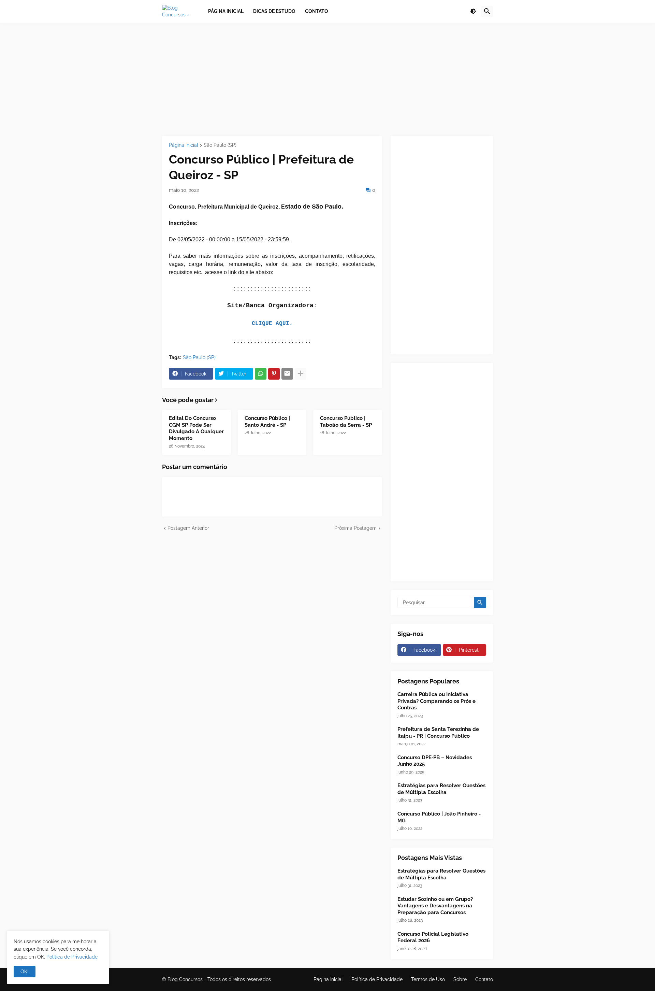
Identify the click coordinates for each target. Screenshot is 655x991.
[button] (473, 11)
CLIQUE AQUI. (272, 324)
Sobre (460, 979)
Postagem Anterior (188, 528)
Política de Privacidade (377, 979)
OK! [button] (24, 971)
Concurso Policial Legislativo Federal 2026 (432, 937)
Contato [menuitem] (316, 11)
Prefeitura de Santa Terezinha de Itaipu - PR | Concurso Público (438, 732)
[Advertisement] (327, 79)
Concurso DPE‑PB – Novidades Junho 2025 (434, 760)
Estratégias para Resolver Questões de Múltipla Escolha (441, 788)
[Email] (287, 374)
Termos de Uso (428, 979)
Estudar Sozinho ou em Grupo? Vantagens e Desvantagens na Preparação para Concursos (435, 906)
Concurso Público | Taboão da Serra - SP (346, 421)
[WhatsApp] (260, 374)
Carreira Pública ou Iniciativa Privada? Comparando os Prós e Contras (436, 701)
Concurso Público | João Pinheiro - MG (439, 817)
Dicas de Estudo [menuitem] (274, 11)
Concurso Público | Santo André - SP (267, 421)
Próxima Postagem (355, 528)
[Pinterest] (274, 374)
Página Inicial (328, 979)
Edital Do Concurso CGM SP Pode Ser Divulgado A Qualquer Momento (196, 428)
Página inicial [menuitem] (226, 11)
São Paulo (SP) (220, 145)
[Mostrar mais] (300, 374)
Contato (484, 979)
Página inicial (183, 145)
